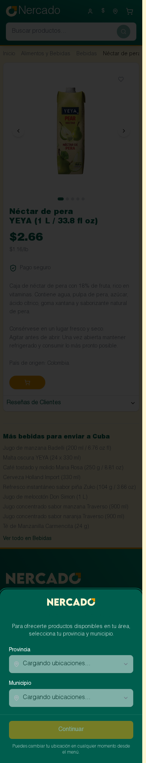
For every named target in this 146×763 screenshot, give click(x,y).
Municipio (20, 683)
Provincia (19, 650)
